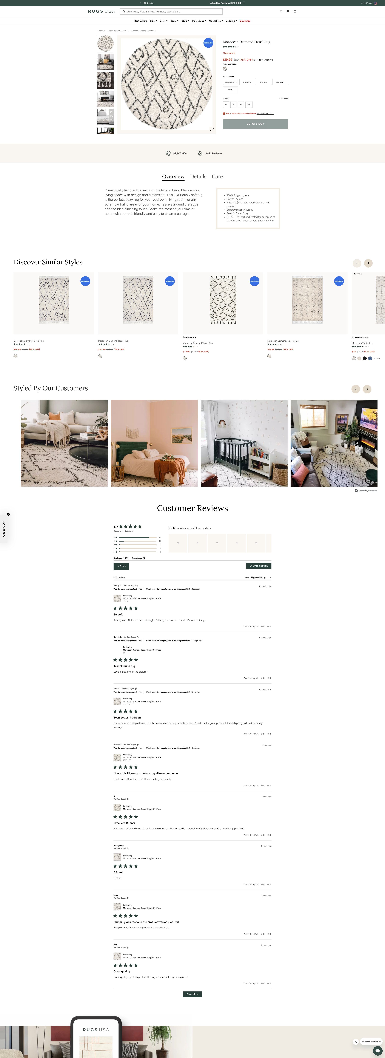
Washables (215, 21)
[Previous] (355, 389)
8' (241, 105)
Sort (247, 577)
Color (162, 21)
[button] (231, 46)
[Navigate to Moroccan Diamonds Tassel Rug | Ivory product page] (307, 300)
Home (100, 31)
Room (174, 21)
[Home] (101, 11)
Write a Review (261, 566)
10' (249, 105)
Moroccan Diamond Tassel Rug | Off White (142, 599)
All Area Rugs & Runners (116, 31)
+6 (377, 358)
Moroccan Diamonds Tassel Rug (283, 340)
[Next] (367, 389)
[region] (220, 543)
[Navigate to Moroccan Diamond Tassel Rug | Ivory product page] (223, 300)
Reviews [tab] (121, 558)
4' (226, 105)
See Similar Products (265, 114)
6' (233, 105)
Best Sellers (140, 21)
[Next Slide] (269, 543)
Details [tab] (198, 177)
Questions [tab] (138, 558)
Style (184, 21)
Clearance (245, 21)
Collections (198, 21)
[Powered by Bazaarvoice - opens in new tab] (366, 491)
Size (152, 21)
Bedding (230, 21)
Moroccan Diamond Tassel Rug (143, 31)
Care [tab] (217, 177)
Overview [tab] (173, 177)
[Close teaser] (8, 514)
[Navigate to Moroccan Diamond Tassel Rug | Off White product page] (54, 300)
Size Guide (283, 98)
